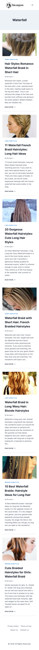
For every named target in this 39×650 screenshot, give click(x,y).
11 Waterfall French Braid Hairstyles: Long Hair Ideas (18, 149)
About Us (14, 630)
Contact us (24, 630)
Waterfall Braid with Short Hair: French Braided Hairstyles (18, 322)
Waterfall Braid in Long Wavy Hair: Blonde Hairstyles (17, 406)
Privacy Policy (13, 626)
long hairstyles (11, 141)
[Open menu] (32, 5)
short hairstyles (11, 59)
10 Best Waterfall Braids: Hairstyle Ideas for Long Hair (18, 491)
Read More (10, 107)
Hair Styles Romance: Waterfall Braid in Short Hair (19, 68)
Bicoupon (10, 76)
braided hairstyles (12, 482)
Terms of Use (26, 626)
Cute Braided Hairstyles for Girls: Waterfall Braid (18, 572)
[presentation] (19, 44)
